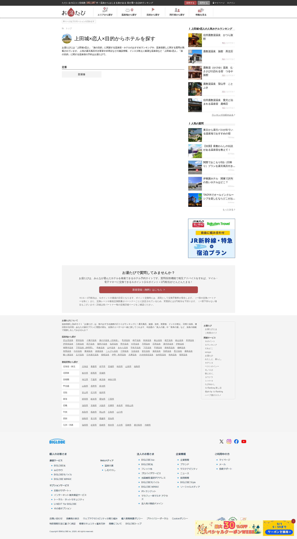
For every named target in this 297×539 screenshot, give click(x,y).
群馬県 (94, 373)
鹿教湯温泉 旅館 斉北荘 (218, 51)
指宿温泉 (183, 355)
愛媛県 (102, 418)
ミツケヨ (209, 381)
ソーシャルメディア (190, 486)
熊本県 (111, 425)
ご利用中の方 (222, 454)
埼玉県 (85, 379)
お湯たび (209, 355)
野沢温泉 (125, 344)
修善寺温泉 (68, 347)
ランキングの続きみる (222, 115)
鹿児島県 (138, 425)
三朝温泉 (125, 351)
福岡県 (85, 425)
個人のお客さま (58, 454)
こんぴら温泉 (112, 351)
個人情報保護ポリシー (132, 518)
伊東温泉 (180, 344)
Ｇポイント (210, 341)
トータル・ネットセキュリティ (69, 499)
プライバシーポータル (157, 518)
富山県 (85, 392)
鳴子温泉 (137, 340)
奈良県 (120, 405)
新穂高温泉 (170, 347)
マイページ (220, 3)
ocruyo (208, 352)
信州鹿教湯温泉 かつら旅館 (218, 37)
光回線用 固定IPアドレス (153, 477)
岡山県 (102, 412)
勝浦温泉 (88, 351)
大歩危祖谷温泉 (146, 355)
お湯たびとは (211, 329)
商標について (115, 523)
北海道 (85, 366)
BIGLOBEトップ (133, 523)
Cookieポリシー (180, 518)
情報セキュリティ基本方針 (92, 523)
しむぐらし (110, 470)
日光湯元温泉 (92, 355)
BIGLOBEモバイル (63, 474)
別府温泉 (167, 351)
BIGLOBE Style (188, 482)
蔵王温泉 (169, 340)
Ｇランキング (211, 345)
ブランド (184, 464)
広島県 (111, 412)
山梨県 (85, 386)
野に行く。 (210, 373)
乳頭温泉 (126, 340)
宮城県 (111, 366)
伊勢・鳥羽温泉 (119, 355)
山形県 (128, 366)
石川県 (94, 392)
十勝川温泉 (91, 340)
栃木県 (85, 373)
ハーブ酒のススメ (213, 395)
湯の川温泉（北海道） (109, 340)
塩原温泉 (114, 344)
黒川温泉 (178, 351)
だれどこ (209, 348)
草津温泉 (190, 340)
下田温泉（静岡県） (85, 347)
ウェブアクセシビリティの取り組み (100, 518)
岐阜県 (94, 399)
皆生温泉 (146, 351)
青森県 (94, 366)
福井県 (102, 392)
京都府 (94, 405)
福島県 (137, 366)
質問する (204, 3)
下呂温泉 (147, 347)
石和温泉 (157, 344)
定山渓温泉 (68, 340)
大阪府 (102, 405)
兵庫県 (111, 405)
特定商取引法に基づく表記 (62, 523)
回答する (190, 3)
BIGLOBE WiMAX (62, 478)
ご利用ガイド (211, 333)
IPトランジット (148, 491)
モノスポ (209, 370)
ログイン (231, 3)
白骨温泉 (135, 344)
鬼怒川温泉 (102, 344)
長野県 (94, 386)
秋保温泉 (147, 340)
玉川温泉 (80, 355)
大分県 (120, 425)
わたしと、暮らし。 (214, 359)
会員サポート (225, 468)
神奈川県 (112, 379)
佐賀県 (94, 425)
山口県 (120, 412)
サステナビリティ (189, 468)
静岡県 (85, 399)
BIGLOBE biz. (148, 459)
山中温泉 (111, 347)
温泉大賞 (109, 465)
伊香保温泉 (68, 344)
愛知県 (102, 399)
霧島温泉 (189, 351)
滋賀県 (85, 405)
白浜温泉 (78, 351)
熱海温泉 (173, 355)
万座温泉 (80, 344)
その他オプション (62, 508)
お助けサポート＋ (62, 490)
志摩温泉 (133, 355)
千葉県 (94, 379)
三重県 (111, 399)
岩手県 (102, 366)
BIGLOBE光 (59, 465)
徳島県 (85, 418)
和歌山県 (129, 405)
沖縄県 (148, 425)
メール (222, 464)
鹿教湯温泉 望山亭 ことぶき (218, 86)
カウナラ (209, 377)
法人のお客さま (145, 454)
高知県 (111, 418)
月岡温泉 (146, 344)
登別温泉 (80, 340)
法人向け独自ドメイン (152, 503)
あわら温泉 (123, 347)
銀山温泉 (179, 340)
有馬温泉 (67, 351)
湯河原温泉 (168, 344)
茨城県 (102, 373)
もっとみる (228, 209)
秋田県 (120, 366)
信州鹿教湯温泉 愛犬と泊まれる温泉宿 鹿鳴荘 (218, 102)
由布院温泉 (161, 355)
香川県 (94, 418)
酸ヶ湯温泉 (68, 355)
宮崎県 (128, 425)
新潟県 (102, 386)
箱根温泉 (105, 355)
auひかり (58, 470)
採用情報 (184, 477)
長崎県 (102, 425)
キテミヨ (209, 363)
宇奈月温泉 (136, 347)
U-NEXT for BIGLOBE (65, 503)
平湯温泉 (158, 347)
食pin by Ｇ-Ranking (214, 391)
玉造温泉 (135, 351)
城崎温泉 (181, 347)
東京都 (102, 379)
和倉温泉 (101, 347)
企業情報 (181, 454)
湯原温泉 (157, 351)
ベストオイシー (212, 366)
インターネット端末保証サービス (70, 494)
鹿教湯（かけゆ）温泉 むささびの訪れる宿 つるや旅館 (218, 71)
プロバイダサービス (151, 473)
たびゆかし (210, 384)
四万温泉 (90, 344)
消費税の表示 (72, 518)
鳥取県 (85, 412)
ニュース (184, 473)
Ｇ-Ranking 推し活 (213, 388)
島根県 (94, 412)
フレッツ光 (146, 468)
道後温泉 (99, 351)
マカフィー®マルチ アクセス (154, 497)
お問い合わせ (56, 518)
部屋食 (81, 74)
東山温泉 (158, 340)
